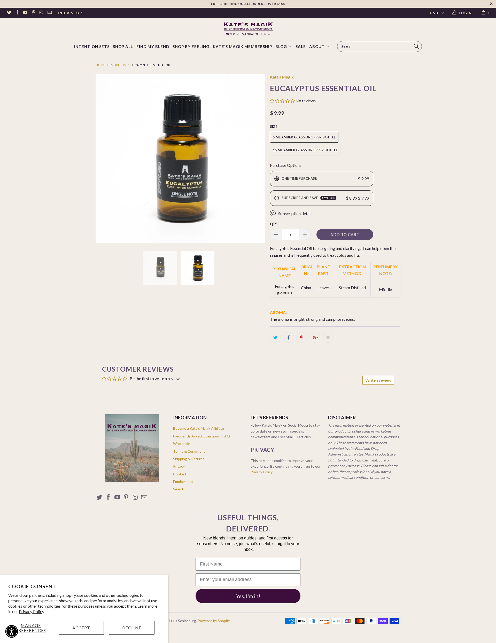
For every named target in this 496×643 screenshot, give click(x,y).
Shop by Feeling (191, 46)
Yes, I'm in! (248, 596)
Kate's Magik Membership (242, 46)
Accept (81, 627)
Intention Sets (92, 46)
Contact (180, 474)
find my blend (152, 46)
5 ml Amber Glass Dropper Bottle (304, 137)
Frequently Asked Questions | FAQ (201, 436)
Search (178, 489)
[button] (282, 100)
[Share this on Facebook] (288, 337)
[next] (255, 158)
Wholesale (181, 443)
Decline (131, 627)
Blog (281, 46)
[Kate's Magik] (248, 29)
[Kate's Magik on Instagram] (41, 13)
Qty (273, 224)
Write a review (378, 380)
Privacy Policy (31, 611)
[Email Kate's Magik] (49, 13)
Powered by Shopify (214, 620)
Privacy (179, 466)
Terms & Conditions (189, 451)
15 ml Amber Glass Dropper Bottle (305, 150)
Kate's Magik (282, 76)
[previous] (104, 158)
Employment (183, 481)
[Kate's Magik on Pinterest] (33, 13)
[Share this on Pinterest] (301, 337)
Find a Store (70, 13)
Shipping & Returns (188, 459)
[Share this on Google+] (314, 337)
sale (301, 46)
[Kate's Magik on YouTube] (25, 13)
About (317, 46)
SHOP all (123, 46)
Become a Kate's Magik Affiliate (198, 428)
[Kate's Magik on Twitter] (8, 13)
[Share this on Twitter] (275, 337)
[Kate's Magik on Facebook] (16, 13)
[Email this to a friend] (328, 337)
